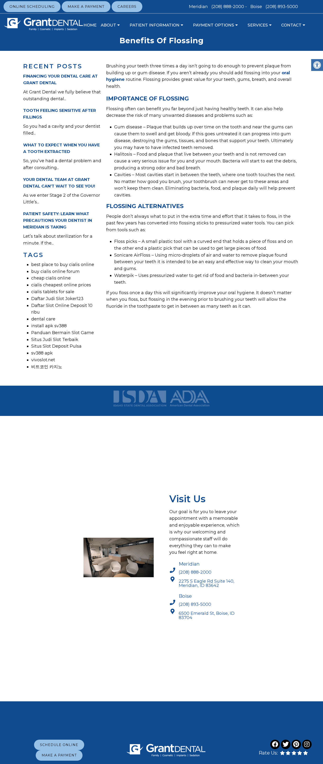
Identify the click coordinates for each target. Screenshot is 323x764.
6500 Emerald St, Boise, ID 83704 (207, 615)
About (108, 25)
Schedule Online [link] (59, 745)
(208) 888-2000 (227, 6)
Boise (256, 6)
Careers (127, 6)
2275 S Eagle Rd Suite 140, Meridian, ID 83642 (206, 583)
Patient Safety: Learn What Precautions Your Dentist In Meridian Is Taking (57, 220)
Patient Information (154, 25)
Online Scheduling (32, 6)
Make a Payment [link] (59, 755)
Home (89, 25)
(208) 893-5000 (282, 6)
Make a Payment (86, 6)
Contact (291, 25)
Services (258, 25)
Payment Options (213, 25)
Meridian (199, 6)
